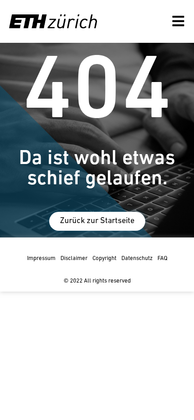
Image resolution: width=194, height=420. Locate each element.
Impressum (41, 258)
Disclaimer (74, 258)
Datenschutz (136, 258)
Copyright (104, 258)
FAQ (162, 258)
